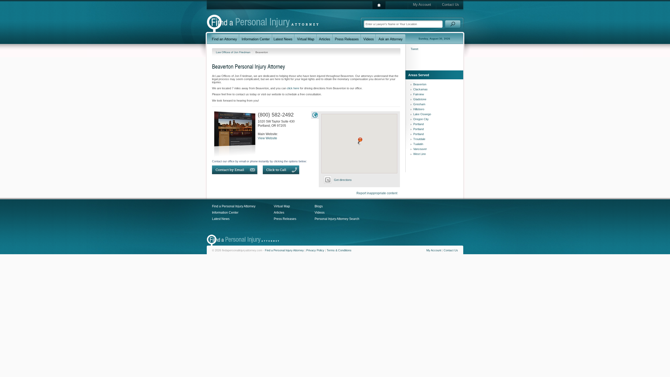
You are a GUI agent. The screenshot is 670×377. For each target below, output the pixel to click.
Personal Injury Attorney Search (337, 219)
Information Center (225, 212)
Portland (418, 124)
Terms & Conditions (339, 250)
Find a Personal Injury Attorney (233, 206)
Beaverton (419, 84)
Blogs (319, 206)
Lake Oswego (422, 114)
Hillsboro (418, 109)
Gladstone (419, 99)
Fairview (418, 94)
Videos (320, 212)
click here (293, 88)
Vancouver (420, 149)
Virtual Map (282, 206)
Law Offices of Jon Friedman (233, 52)
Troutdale (419, 139)
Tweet (414, 49)
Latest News (221, 219)
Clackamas (420, 89)
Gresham (419, 104)
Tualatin (418, 144)
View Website (267, 138)
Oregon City (421, 119)
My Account (422, 5)
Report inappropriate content (376, 193)
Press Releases (285, 219)
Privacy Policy (315, 250)
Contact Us (450, 5)
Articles (279, 212)
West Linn (419, 154)
